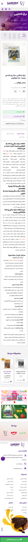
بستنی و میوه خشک (14, 36)
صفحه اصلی (23, 20)
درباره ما (25, 513)
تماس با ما (24, 507)
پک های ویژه (10, 36)
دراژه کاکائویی (24, 35)
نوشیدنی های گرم (9, 484)
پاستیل (11, 487)
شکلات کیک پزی (9, 493)
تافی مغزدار (24, 495)
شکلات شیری (9, 154)
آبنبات (12, 490)
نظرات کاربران (21, 137)
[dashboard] (2, 9)
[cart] (6, 9)
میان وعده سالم (19, 36)
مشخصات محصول (10, 134)
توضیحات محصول (20, 134)
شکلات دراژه (22, 239)
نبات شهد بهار (10, 495)
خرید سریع (11, 507)
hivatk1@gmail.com (17, 469)
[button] (24, 69)
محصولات (14, 20)
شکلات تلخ (5, 35)
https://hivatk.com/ (14, 260)
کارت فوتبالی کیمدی (9, 498)
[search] (9, 9)
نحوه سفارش (24, 510)
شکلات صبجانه (23, 487)
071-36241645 (19, 464)
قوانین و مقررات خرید (8, 510)
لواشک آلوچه (24, 493)
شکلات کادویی (23, 479)
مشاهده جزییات (20, 380)
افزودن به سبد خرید (6, 382)
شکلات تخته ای (10, 479)
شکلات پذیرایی (23, 484)
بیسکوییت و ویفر (23, 490)
